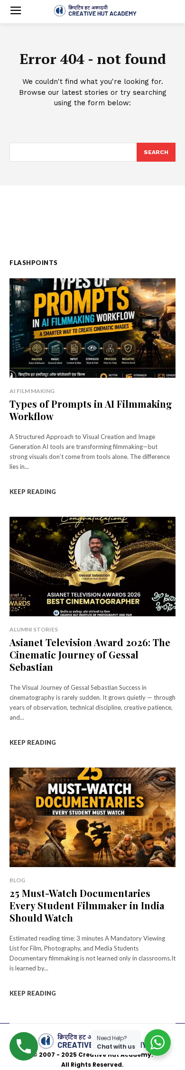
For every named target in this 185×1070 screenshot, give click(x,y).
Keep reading (32, 491)
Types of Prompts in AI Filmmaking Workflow (90, 409)
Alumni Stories (33, 629)
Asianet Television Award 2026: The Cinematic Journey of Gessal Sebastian (89, 654)
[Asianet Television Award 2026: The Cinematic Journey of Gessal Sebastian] (92, 566)
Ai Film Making (32, 390)
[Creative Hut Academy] (95, 11)
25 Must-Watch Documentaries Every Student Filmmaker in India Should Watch (86, 905)
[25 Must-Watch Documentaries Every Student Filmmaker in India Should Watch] (92, 817)
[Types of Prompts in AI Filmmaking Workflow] (92, 328)
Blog (17, 880)
